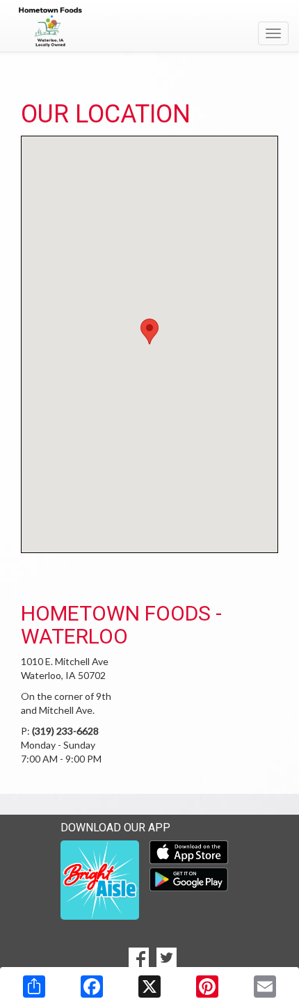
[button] (149, 331)
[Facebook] (92, 986)
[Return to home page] (149, 27)
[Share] (34, 986)
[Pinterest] (207, 986)
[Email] (265, 986)
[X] (149, 986)
